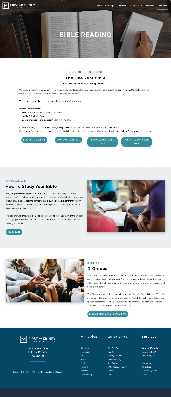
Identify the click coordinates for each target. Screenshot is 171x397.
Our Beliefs (113, 348)
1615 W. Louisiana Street (38, 348)
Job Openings (114, 363)
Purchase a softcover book (137, 142)
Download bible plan (68, 140)
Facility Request (115, 355)
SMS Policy (113, 367)
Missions (84, 367)
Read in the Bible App (34, 140)
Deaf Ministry (86, 374)
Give (140, 5)
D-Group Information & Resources (107, 314)
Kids (82, 355)
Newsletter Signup (116, 359)
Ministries (122, 5)
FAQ (110, 374)
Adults (83, 363)
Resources (149, 5)
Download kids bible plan (102, 142)
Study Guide (14, 232)
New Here (162, 5)
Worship (84, 370)
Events (132, 5)
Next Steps (110, 5)
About (99, 5)
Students (85, 359)
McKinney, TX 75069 (37, 352)
